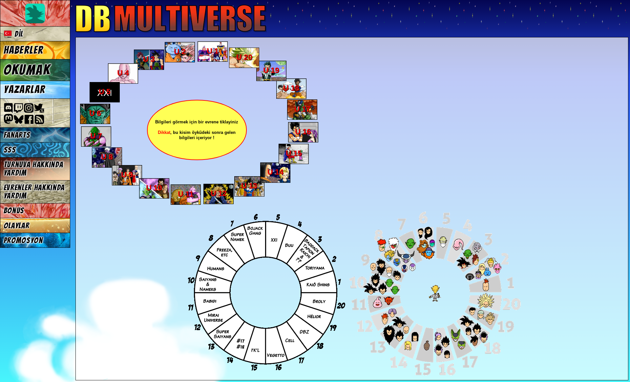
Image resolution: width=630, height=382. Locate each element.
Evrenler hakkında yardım (34, 191)
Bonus (14, 210)
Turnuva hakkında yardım (33, 168)
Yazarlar (25, 89)
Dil (17, 34)
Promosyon (23, 240)
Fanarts (17, 135)
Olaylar (17, 226)
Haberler (24, 50)
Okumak (27, 69)
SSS (10, 150)
